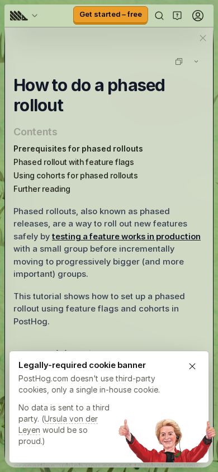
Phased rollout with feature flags (73, 162)
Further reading (41, 188)
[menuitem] (26, 16)
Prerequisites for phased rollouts (78, 148)
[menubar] (26, 15)
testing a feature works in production (126, 236)
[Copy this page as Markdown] (178, 61)
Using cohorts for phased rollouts (75, 175)
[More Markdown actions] (196, 61)
